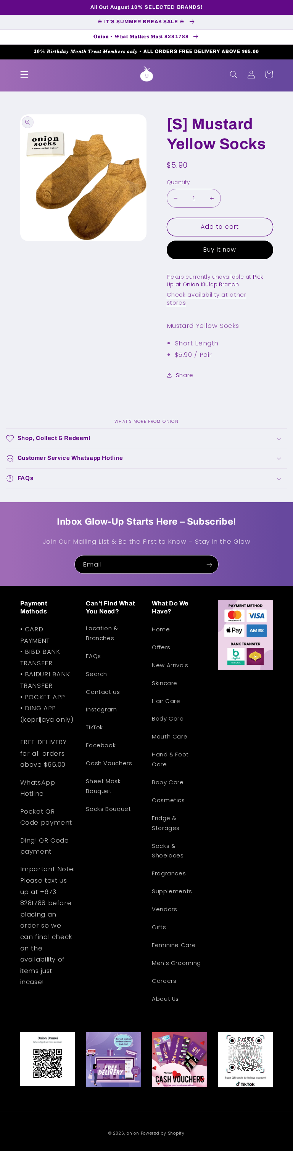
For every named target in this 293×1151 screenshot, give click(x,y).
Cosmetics (168, 800)
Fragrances (169, 873)
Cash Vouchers (109, 763)
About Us (165, 999)
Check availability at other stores (206, 299)
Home (161, 629)
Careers (164, 981)
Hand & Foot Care (170, 759)
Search (96, 674)
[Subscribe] (209, 564)
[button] (24, 74)
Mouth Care (169, 736)
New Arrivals (170, 665)
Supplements (172, 891)
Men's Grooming (176, 963)
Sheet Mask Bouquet (103, 786)
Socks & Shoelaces (168, 851)
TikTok (94, 727)
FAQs (93, 656)
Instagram (101, 709)
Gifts (159, 927)
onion (133, 1133)
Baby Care (168, 782)
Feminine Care (174, 945)
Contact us (103, 692)
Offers (161, 647)
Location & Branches (102, 633)
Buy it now (220, 249)
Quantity (178, 182)
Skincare (164, 683)
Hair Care (166, 701)
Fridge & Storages (166, 823)
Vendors (164, 909)
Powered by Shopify (163, 1133)
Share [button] (184, 375)
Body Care (168, 718)
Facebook (101, 745)
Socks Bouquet (108, 809)
